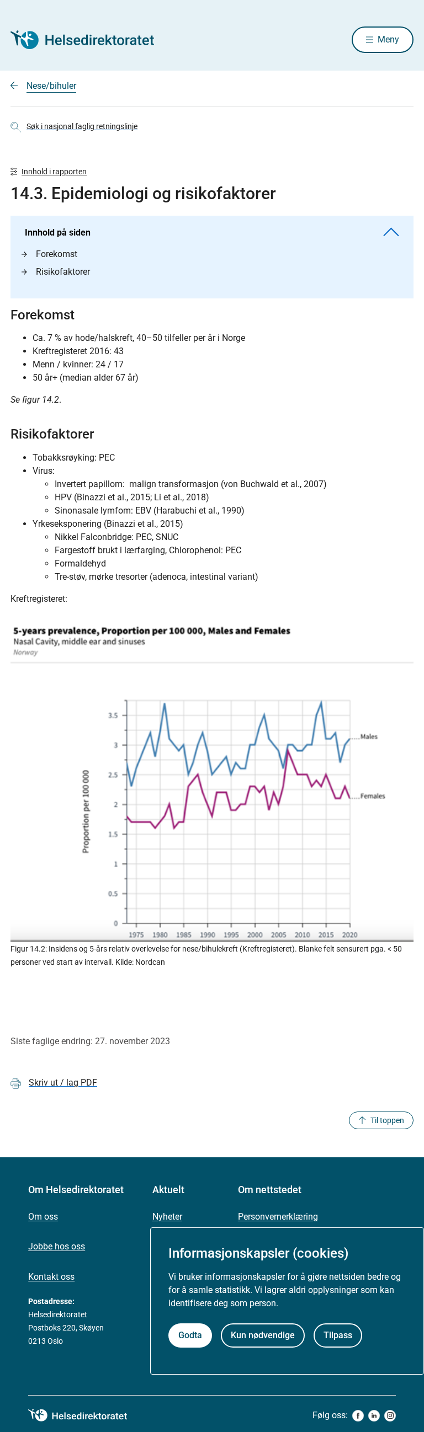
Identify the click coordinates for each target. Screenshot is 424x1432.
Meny (388, 39)
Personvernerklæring (278, 1216)
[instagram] (390, 1416)
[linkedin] (374, 1416)
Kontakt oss (51, 1276)
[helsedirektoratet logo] (85, 1415)
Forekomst (56, 254)
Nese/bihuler (51, 86)
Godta (190, 1335)
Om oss (43, 1216)
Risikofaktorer (63, 271)
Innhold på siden (58, 232)
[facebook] (358, 1416)
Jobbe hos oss (56, 1246)
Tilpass (338, 1335)
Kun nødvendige (263, 1335)
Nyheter (167, 1216)
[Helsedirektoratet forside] (89, 39)
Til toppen (387, 1120)
